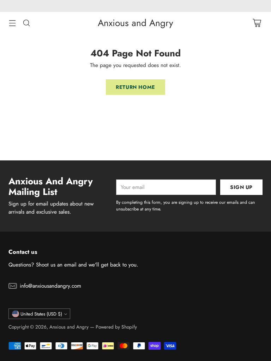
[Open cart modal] (256, 23)
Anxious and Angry (69, 326)
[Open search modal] (26, 23)
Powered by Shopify (116, 326)
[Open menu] (12, 23)
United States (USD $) (41, 314)
